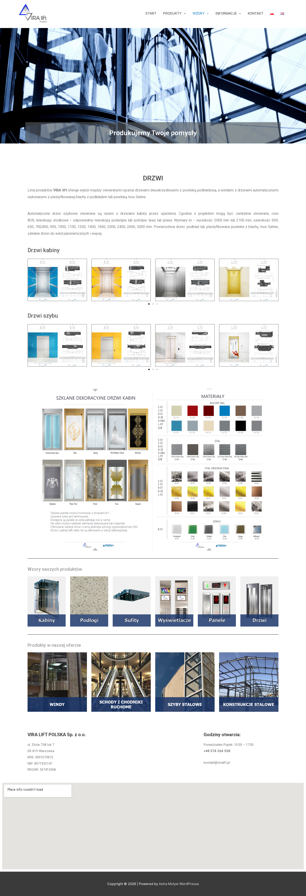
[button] (32, 280)
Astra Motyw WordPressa (179, 884)
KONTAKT (255, 13)
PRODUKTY (172, 13)
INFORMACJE (226, 13)
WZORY (199, 13)
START (150, 13)
